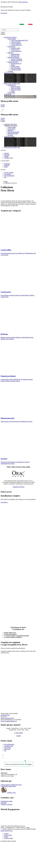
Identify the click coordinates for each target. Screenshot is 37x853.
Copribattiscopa (15, 54)
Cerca (3, 30)
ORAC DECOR (23, 2)
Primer (13, 91)
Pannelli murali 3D (16, 63)
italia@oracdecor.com (6, 830)
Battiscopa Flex (15, 56)
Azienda (6, 153)
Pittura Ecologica (15, 86)
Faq (5, 177)
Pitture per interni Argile (7, 718)
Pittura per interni (15, 88)
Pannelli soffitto (15, 66)
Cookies (6, 833)
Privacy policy (8, 835)
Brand (5, 166)
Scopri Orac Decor (9, 72)
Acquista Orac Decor (18, 487)
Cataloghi (6, 165)
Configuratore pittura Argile (8, 786)
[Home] (17, 27)
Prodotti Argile (12, 85)
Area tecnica (7, 174)
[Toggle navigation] (1, 111)
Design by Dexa (8, 838)
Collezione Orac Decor (10, 37)
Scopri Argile (7, 94)
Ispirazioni (7, 163)
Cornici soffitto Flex (16, 45)
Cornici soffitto (12, 39)
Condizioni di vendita (6, 801)
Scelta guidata (11, 92)
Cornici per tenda (15, 42)
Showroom (7, 749)
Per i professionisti (9, 175)
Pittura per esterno (16, 89)
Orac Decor (4, 13)
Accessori (10, 71)
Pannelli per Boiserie (16, 60)
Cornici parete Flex (16, 51)
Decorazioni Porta (16, 68)
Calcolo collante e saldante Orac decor (11, 784)
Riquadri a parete (15, 48)
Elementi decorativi (13, 62)
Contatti (6, 156)
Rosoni (13, 65)
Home (5, 181)
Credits (6, 836)
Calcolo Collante (8, 172)
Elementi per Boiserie (13, 57)
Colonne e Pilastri (16, 69)
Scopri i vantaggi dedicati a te (9, 721)
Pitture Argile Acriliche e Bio (12, 83)
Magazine (6, 154)
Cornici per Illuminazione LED (19, 40)
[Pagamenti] (9, 821)
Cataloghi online (5, 715)
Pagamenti (3, 803)
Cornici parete (11, 46)
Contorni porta (15, 49)
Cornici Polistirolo (16, 43)
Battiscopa (10, 52)
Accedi (3, 104)
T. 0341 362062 (18, 733)
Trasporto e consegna (6, 804)
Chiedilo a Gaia (8, 158)
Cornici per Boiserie (16, 59)
